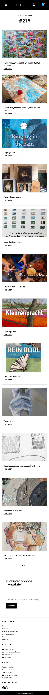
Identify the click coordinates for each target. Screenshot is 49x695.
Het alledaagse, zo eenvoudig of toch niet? (22, 466)
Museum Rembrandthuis (14, 287)
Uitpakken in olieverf (13, 510)
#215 (24, 15)
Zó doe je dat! (9, 421)
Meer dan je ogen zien (13, 242)
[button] (6, 5)
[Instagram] (6, 687)
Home (19, 15)
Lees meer (8, 69)
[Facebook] (3, 687)
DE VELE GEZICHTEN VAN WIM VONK (20, 555)
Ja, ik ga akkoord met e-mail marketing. (23, 599)
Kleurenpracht (10, 331)
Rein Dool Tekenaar (12, 376)
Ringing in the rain (11, 152)
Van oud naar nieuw (12, 197)
